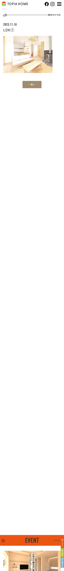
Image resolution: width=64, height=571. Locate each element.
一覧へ (32, 85)
